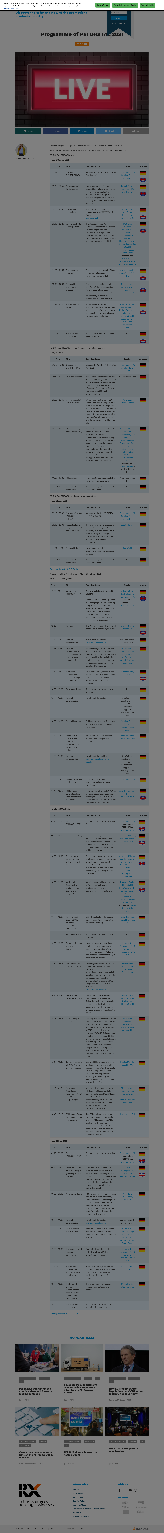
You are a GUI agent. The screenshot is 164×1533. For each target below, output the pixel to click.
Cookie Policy (14, 8)
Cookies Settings (103, 5)
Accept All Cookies (147, 5)
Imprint (6, 8)
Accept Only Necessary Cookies (125, 5)
